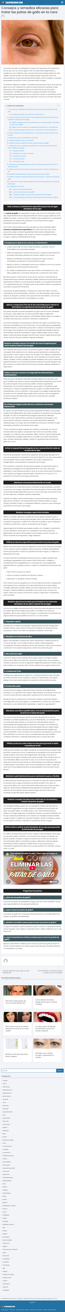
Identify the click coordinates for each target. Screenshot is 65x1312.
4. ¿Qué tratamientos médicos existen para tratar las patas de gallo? (35, 197)
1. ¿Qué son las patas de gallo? (22, 189)
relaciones (6, 1243)
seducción (6, 1256)
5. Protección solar (18, 161)
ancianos (5, 1105)
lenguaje (5, 1221)
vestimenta (6, 1284)
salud (4, 1252)
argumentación (7, 1112)
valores (5, 1281)
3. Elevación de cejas (19, 156)
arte (4, 1115)
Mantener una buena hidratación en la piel (23, 138)
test (4, 1268)
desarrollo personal (9, 1168)
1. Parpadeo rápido (18, 151)
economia (6, 1171)
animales (5, 1109)
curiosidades (7, 1162)
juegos (5, 1218)
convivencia (6, 1152)
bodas (5, 1137)
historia (5, 1209)
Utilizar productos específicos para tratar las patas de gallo (29, 143)
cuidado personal (8, 1155)
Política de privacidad (49, 1310)
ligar (4, 1227)
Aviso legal (4, 1310)
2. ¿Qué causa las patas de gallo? (23, 192)
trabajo (5, 1271)
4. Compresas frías (18, 159)
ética (4, 1184)
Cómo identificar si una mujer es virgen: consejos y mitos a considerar (50, 972)
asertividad (6, 1118)
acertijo (5, 1080)
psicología (6, 1237)
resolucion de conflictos (10, 1249)
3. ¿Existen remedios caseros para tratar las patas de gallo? (32, 195)
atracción (6, 1121)
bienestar (6, 1130)
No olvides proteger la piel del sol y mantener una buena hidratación (34, 130)
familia (5, 1187)
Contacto (12, 1310)
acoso (5, 1084)
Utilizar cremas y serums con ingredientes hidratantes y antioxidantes (35, 127)
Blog (4, 1134)
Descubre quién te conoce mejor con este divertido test (16, 972)
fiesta (4, 1196)
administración (7, 1090)
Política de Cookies (36, 1310)
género (5, 1202)
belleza (5, 1127)
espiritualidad (7, 1181)
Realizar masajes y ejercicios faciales (21, 140)
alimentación (7, 1096)
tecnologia (6, 1265)
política (5, 1234)
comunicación (7, 1146)
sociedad (6, 1262)
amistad (5, 1099)
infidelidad (6, 1215)
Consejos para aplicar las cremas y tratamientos (27, 114)
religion (5, 1246)
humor (5, 1212)
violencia (5, 1287)
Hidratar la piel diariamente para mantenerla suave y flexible (29, 174)
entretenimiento (8, 1177)
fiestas (5, 1199)
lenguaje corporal (8, 1224)
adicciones (6, 1087)
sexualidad (6, 1259)
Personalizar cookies (22, 1310)
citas (4, 1143)
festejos (5, 1190)
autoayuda (6, 1124)
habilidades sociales (9, 1206)
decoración (6, 1165)
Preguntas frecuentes (17, 186)
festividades (6, 1193)
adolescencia (7, 1093)
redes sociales (7, 1240)
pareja (5, 1231)
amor (4, 1102)
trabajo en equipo (8, 1274)
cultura (5, 1159)
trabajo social (7, 1277)
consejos (5, 1149)
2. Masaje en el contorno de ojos (23, 153)
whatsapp (6, 1290)
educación (6, 1174)
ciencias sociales (8, 1140)
